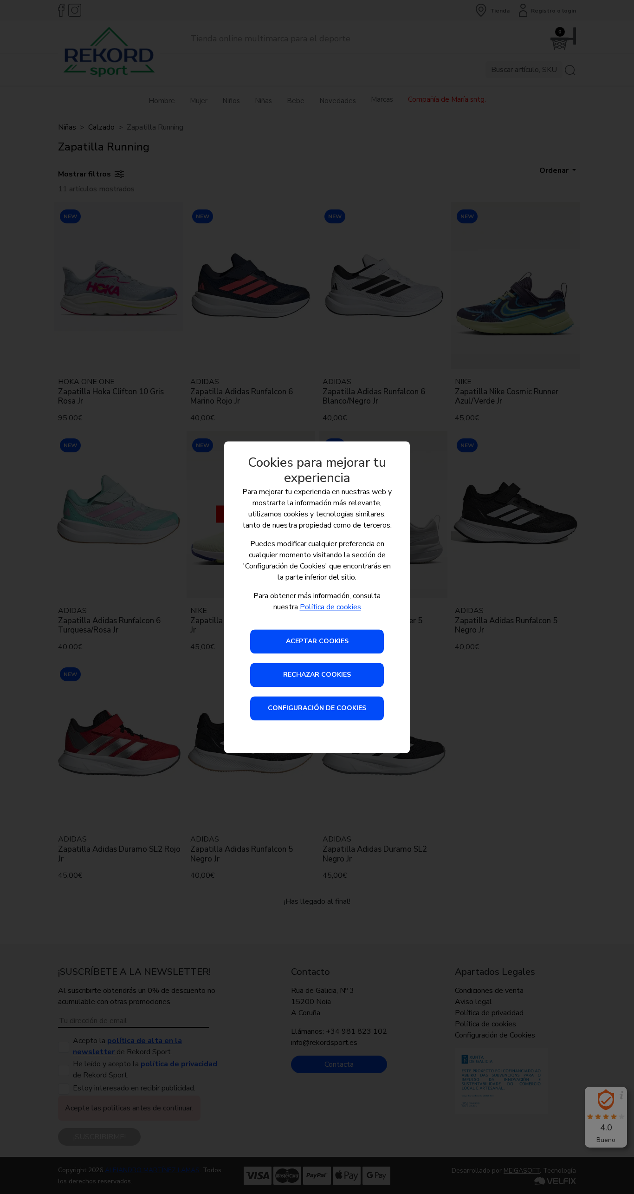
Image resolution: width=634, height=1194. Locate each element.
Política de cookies (330, 607)
